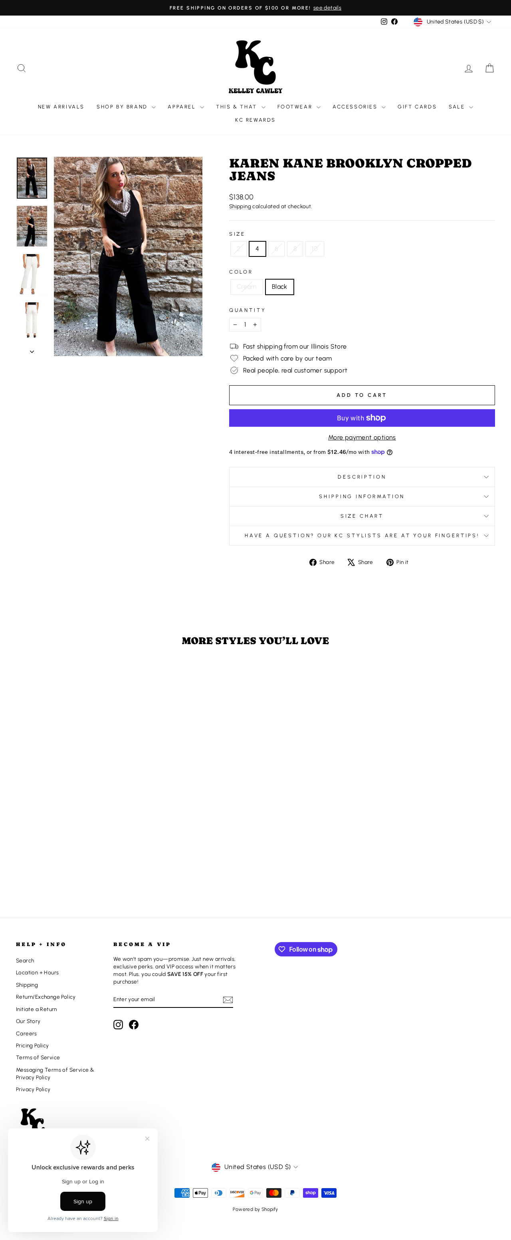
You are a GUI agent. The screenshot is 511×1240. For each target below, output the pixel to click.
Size (237, 234)
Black (279, 286)
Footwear (296, 107)
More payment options (362, 437)
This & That (237, 107)
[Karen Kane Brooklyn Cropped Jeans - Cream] (67, 870)
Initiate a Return (36, 1009)
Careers (26, 1033)
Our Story (28, 1021)
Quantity (247, 310)
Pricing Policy (32, 1045)
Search (25, 960)
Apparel (183, 107)
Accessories (356, 107)
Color (241, 272)
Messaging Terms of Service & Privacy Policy (55, 1073)
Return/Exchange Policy (46, 997)
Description (362, 477)
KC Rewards (255, 120)
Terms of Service (38, 1057)
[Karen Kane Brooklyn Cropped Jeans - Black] (78, 870)
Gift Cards (417, 107)
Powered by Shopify (255, 1209)
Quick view (73, 826)
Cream (247, 286)
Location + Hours (37, 972)
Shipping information (362, 496)
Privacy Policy (33, 1089)
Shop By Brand (123, 107)
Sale (458, 107)
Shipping (240, 206)
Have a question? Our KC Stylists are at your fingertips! (362, 535)
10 (315, 248)
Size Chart (362, 516)
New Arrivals (61, 107)
